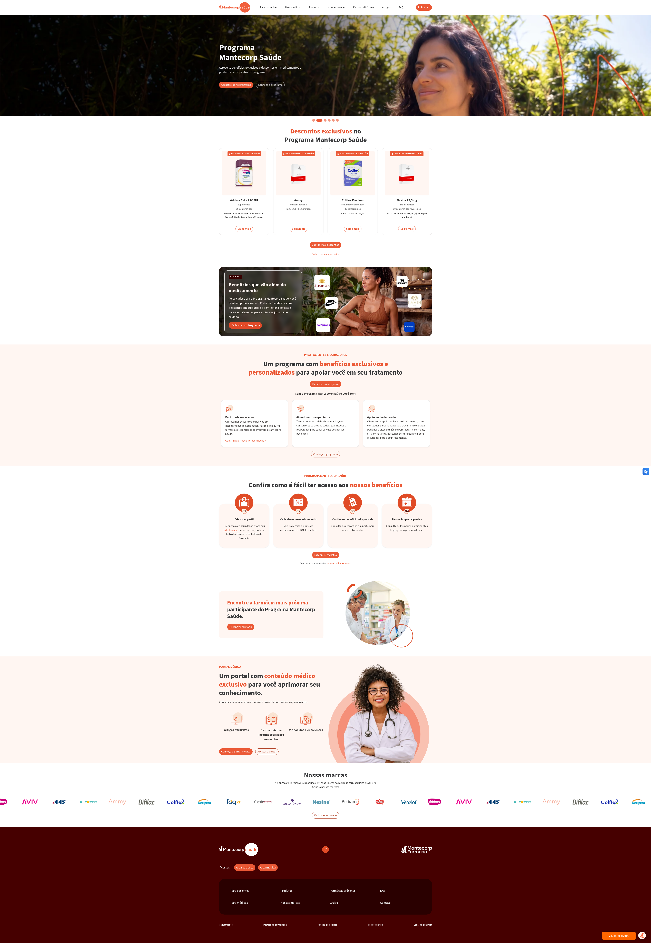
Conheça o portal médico (235, 751)
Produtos (314, 7)
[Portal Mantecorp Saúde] (238, 849)
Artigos (386, 7)
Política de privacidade (275, 925)
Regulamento (226, 925)
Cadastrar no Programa (245, 325)
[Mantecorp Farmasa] (416, 849)
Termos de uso (375, 925)
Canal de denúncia (423, 925)
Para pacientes (268, 7)
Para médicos (293, 7)
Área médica (268, 867)
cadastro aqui (230, 530)
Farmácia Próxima (363, 7)
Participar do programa (325, 384)
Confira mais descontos (325, 245)
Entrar (422, 7)
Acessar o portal (267, 751)
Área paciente (244, 867)
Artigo (334, 903)
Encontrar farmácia (240, 627)
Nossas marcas (336, 7)
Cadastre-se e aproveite (325, 254)
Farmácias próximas (343, 891)
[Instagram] (325, 849)
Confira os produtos (249, 102)
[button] (313, 120)
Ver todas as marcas (325, 815)
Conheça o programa (325, 454)
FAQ (401, 7)
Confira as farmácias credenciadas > (245, 441)
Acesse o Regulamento (339, 563)
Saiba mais (244, 229)
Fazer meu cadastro (325, 555)
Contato (385, 903)
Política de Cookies (327, 925)
